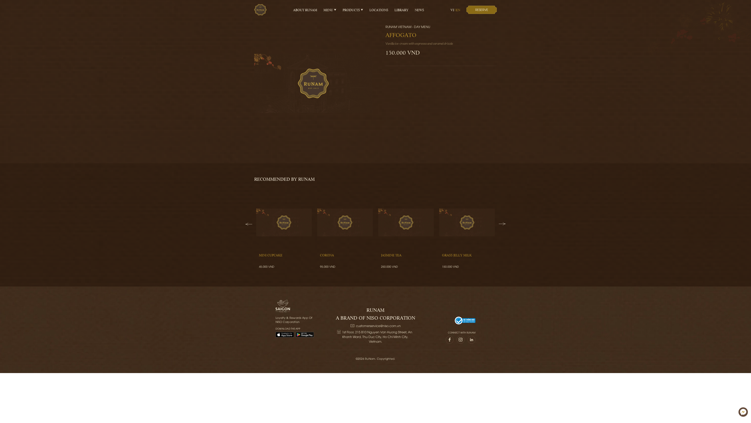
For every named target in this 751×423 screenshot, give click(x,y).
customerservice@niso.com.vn (378, 326)
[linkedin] (471, 340)
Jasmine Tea (391, 255)
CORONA (327, 255)
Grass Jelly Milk (457, 255)
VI (452, 10)
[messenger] (743, 412)
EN (458, 10)
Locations (378, 10)
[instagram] (460, 340)
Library (401, 10)
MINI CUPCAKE (270, 255)
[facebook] (450, 340)
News (419, 10)
